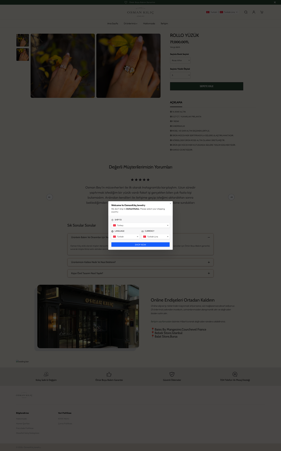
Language (119, 231)
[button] (140, 225)
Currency (149, 231)
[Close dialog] (170, 203)
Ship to (118, 219)
